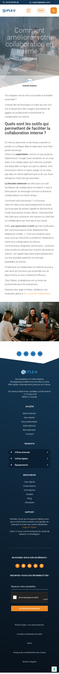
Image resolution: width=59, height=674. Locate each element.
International (29, 425)
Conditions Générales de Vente (29, 634)
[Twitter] (26, 353)
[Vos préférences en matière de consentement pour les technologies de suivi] (54, 669)
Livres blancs (29, 486)
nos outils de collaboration (36, 293)
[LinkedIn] (29, 566)
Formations (29, 490)
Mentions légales (29, 662)
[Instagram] (42, 566)
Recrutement (29, 430)
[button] (29, 339)
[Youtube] (40, 353)
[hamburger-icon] (28, 10)
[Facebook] (17, 566)
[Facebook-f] (19, 353)
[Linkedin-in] (33, 353)
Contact (30, 434)
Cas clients (29, 481)
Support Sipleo (29, 527)
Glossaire (29, 502)
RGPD (29, 643)
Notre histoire (29, 413)
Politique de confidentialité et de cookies (29, 652)
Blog (29, 498)
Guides (29, 494)
